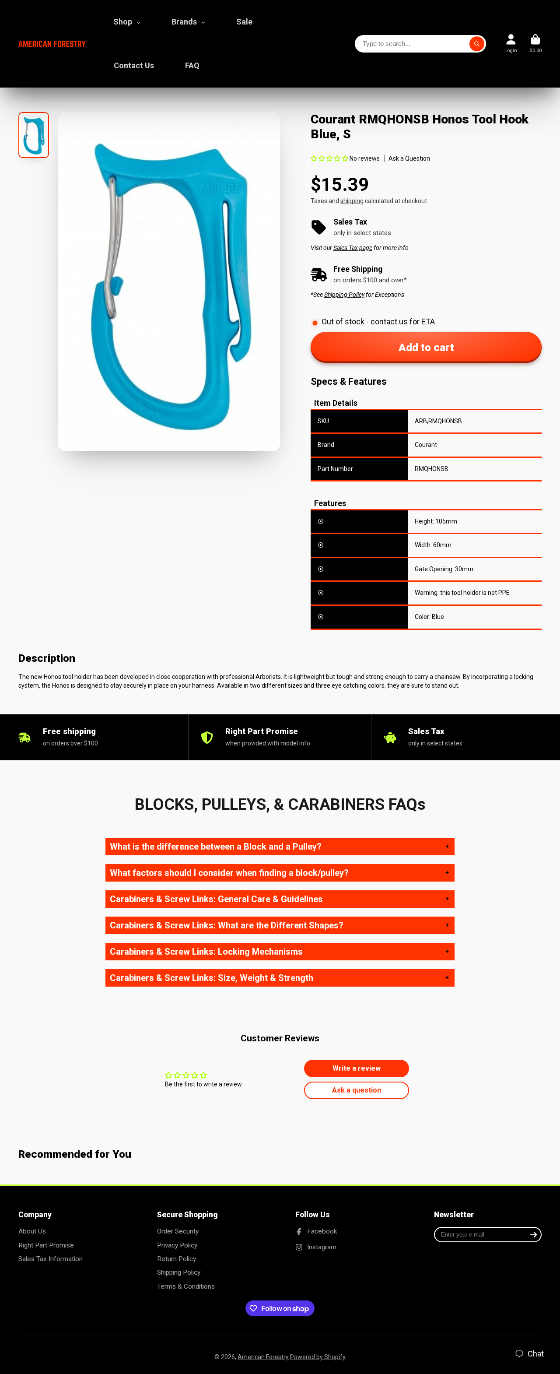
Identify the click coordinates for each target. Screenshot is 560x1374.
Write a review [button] (356, 1068)
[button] (330, 158)
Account (510, 43)
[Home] (52, 44)
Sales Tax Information (50, 1259)
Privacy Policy (177, 1245)
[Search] (476, 43)
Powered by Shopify (318, 1356)
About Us (32, 1231)
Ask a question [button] (356, 1090)
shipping (352, 200)
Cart (535, 43)
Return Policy (176, 1259)
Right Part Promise (46, 1245)
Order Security (178, 1231)
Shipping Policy (178, 1272)
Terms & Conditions (186, 1286)
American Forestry (263, 1356)
